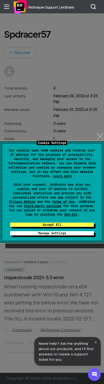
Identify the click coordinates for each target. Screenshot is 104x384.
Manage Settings (52, 233)
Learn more (62, 176)
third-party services (42, 206)
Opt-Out (70, 214)
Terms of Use (63, 202)
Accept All (52, 225)
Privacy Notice (22, 202)
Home (20, 7)
